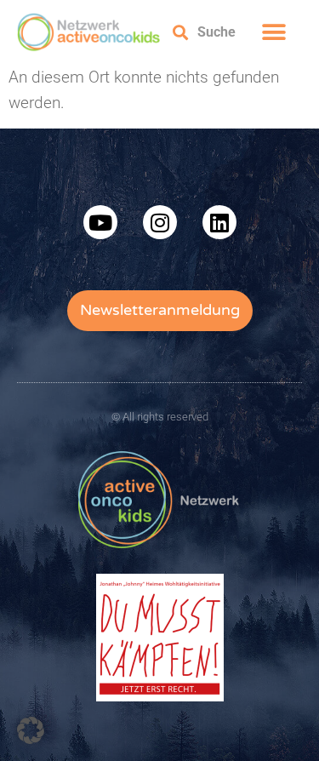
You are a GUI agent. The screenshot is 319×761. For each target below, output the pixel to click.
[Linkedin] (219, 222)
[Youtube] (100, 222)
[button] (273, 32)
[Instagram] (160, 222)
